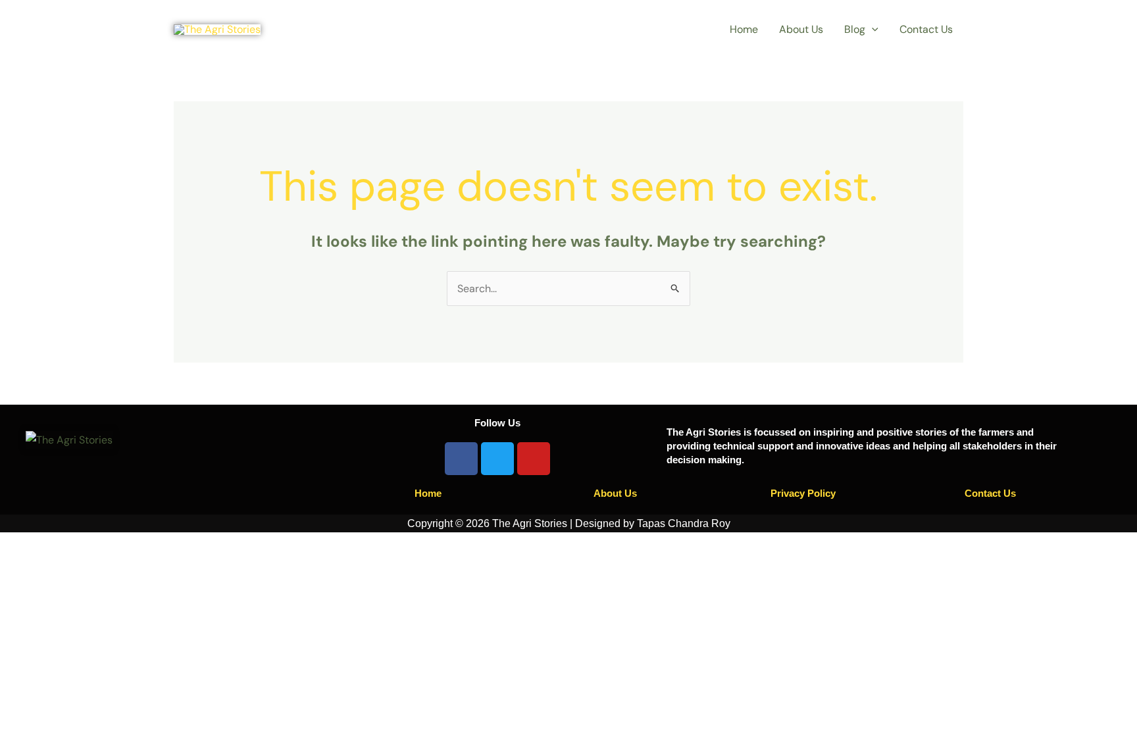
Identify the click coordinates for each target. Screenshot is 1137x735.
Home (744, 29)
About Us (801, 29)
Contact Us (926, 29)
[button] (871, 30)
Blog (854, 29)
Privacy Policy (803, 493)
